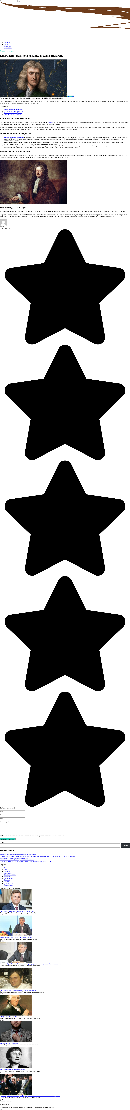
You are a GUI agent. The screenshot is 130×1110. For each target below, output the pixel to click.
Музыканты (8, 48)
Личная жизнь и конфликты (13, 113)
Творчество (7, 881)
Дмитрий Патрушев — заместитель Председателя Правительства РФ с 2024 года (26, 861)
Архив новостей (9, 878)
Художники (7, 46)
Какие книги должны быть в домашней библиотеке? (17, 860)
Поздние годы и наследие (12, 114)
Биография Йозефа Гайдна (8, 1017)
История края (8, 883)
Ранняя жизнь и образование (13, 109)
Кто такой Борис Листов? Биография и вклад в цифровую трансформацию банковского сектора (31, 964)
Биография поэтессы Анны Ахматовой (12, 1069)
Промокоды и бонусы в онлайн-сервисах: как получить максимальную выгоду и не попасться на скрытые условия (37, 856)
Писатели (7, 42)
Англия (50, 122)
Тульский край (8, 885)
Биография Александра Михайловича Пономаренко (17, 911)
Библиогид (7, 880)
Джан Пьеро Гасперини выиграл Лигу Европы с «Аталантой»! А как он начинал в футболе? (30, 1096)
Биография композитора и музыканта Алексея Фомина (18, 990)
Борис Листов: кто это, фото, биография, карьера (16, 937)
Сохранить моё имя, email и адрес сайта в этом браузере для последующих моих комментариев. (33, 836)
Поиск (2, 842)
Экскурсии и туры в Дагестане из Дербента (14, 858)
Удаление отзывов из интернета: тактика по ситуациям (18, 854)
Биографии (70, 96)
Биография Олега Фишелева (9, 1043)
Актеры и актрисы (10, 875)
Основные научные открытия (13, 111)
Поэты (6, 44)
